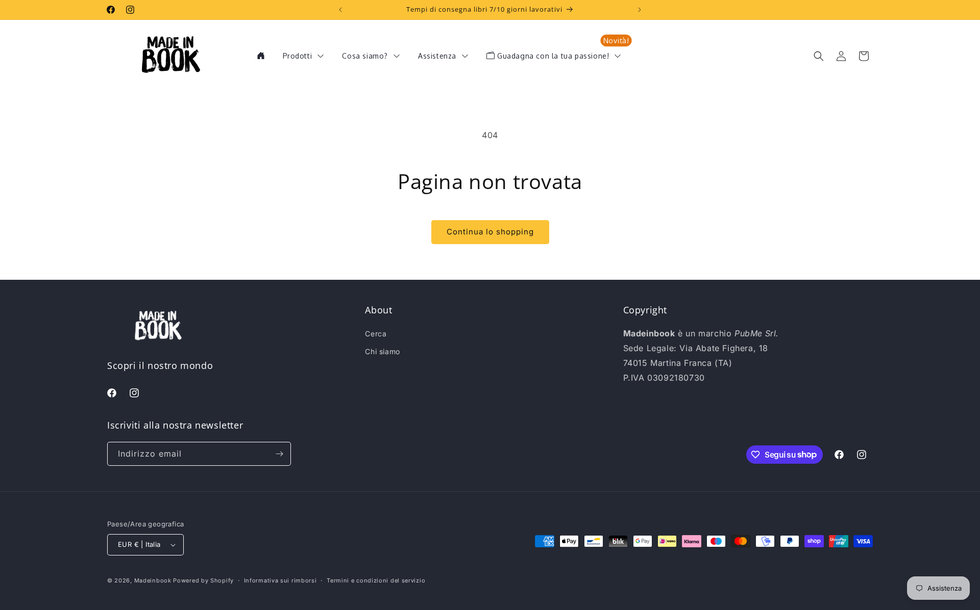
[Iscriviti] (279, 454)
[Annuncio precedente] (340, 9)
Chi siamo (382, 351)
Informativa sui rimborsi (280, 580)
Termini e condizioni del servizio (376, 580)
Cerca (375, 333)
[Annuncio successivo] (639, 9)
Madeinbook (153, 580)
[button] (818, 56)
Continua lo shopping (490, 231)
